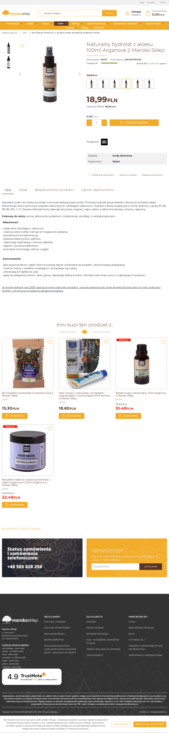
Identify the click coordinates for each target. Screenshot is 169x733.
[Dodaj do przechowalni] (22, 46)
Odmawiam (121, 724)
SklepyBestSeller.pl (158, 712)
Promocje (13, 23)
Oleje (30, 23)
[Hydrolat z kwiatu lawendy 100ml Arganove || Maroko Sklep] (103, 84)
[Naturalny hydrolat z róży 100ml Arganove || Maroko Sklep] (149, 84)
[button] (8, 190)
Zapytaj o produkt (128, 175)
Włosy (75, 23)
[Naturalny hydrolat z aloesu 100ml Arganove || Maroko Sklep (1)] (49, 74)
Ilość (92, 116)
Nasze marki (153, 23)
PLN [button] (162, 2)
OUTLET (99, 27)
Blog (84, 27)
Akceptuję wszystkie (149, 724)
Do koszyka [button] (17, 416)
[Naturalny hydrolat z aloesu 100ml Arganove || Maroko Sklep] (126, 84)
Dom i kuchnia (96, 23)
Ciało (60, 23)
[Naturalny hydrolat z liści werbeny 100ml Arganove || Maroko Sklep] (138, 84)
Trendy (69, 27)
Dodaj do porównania (152, 175)
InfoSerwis (144, 712)
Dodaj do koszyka (136, 122)
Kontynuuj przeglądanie (23, 528)
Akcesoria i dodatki (125, 23)
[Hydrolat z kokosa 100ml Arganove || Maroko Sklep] (91, 84)
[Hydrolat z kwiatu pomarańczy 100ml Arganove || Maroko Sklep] (114, 84)
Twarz (45, 23)
